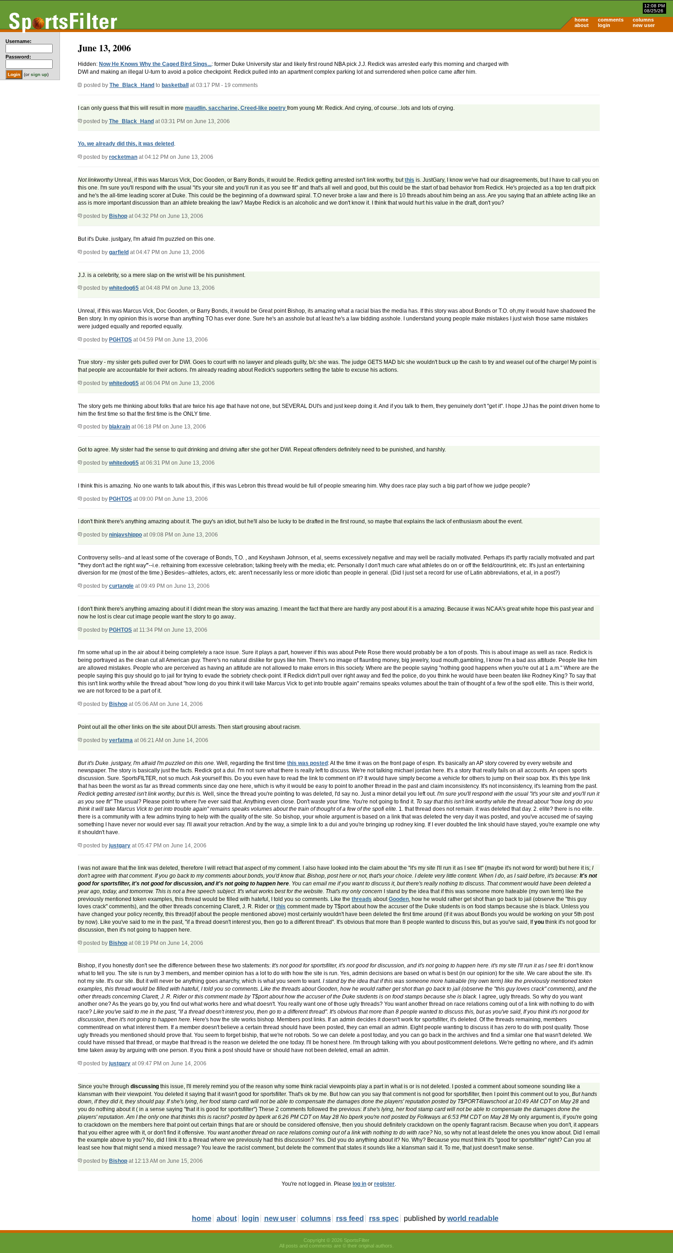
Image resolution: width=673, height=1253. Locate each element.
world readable (473, 1218)
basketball (175, 85)
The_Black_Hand (131, 85)
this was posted (307, 763)
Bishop (118, 216)
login (604, 25)
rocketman (123, 157)
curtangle (121, 586)
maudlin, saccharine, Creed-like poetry (236, 108)
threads (362, 899)
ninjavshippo (125, 535)
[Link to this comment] (80, 121)
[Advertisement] (595, 103)
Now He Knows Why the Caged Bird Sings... (155, 64)
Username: (18, 41)
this (409, 180)
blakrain (119, 426)
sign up (39, 74)
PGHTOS (120, 339)
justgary (119, 845)
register (384, 1184)
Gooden (399, 899)
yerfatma (121, 740)
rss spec (384, 1218)
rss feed (350, 1218)
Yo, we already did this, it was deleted (126, 144)
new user (644, 25)
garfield (119, 252)
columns (643, 19)
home (581, 19)
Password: (18, 57)
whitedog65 (124, 288)
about (582, 25)
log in (359, 1184)
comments (611, 19)
